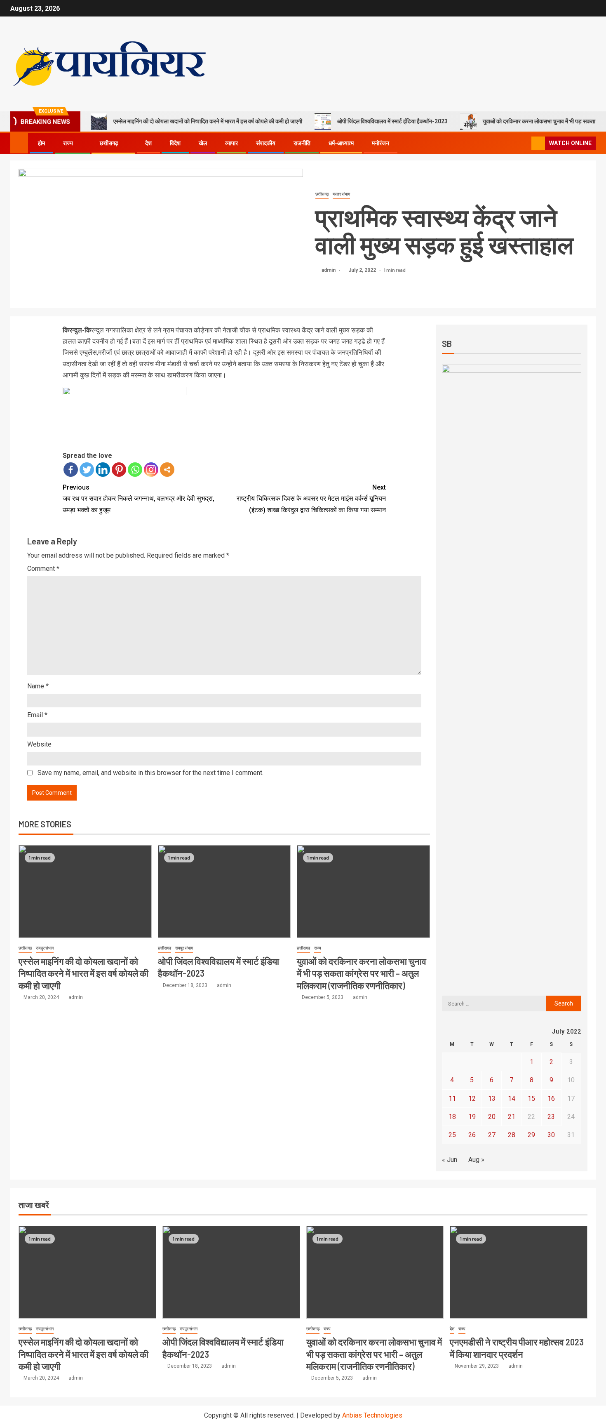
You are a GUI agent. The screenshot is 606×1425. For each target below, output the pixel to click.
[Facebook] (70, 469)
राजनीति (302, 143)
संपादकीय (265, 143)
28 (511, 1135)
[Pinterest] (119, 469)
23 (551, 1117)
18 (452, 1117)
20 (492, 1117)
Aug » (476, 1160)
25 (452, 1135)
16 (551, 1098)
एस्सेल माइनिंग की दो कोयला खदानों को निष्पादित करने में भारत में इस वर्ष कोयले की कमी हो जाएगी (207, 121)
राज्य (68, 143)
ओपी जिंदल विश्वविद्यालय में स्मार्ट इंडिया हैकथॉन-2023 (392, 121)
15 (531, 1098)
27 (492, 1135)
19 (472, 1117)
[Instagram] (151, 469)
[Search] (524, 143)
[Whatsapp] (135, 469)
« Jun (449, 1160)
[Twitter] (87, 469)
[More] (167, 469)
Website (39, 744)
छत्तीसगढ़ (109, 143)
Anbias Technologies (372, 1415)
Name (38, 686)
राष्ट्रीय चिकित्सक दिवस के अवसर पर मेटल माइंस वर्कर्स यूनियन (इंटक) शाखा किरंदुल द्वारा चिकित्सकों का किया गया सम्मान (311, 498)
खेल (203, 143)
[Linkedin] (103, 469)
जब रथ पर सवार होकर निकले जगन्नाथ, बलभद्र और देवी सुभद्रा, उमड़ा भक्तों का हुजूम (138, 498)
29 (531, 1135)
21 (511, 1117)
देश (148, 143)
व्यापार (231, 143)
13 (492, 1098)
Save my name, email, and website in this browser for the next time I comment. (150, 773)
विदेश (175, 143)
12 (472, 1098)
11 (452, 1098)
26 (472, 1135)
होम (41, 143)
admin (329, 270)
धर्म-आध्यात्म (341, 143)
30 (551, 1135)
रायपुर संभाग (45, 948)
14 (511, 1098)
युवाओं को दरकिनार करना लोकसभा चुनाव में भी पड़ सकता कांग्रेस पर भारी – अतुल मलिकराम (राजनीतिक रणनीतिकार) (361, 973)
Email (37, 715)
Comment (43, 568)
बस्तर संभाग (341, 194)
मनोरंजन (380, 143)
